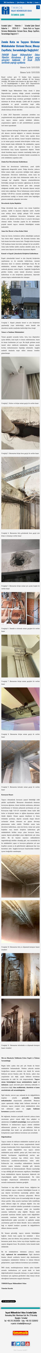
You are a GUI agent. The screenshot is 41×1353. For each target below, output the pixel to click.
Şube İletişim (20, 2)
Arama (36, 2)
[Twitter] (18, 1343)
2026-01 (15, 28)
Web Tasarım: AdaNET (20, 1350)
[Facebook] (13, 1343)
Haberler (18, 25)
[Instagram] (23, 1343)
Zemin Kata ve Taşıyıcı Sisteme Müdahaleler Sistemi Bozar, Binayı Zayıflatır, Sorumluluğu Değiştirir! (20, 31)
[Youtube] (27, 1343)
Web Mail (29, 2)
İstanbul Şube (6, 25)
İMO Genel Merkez (9, 2)
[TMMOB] (20, 1332)
